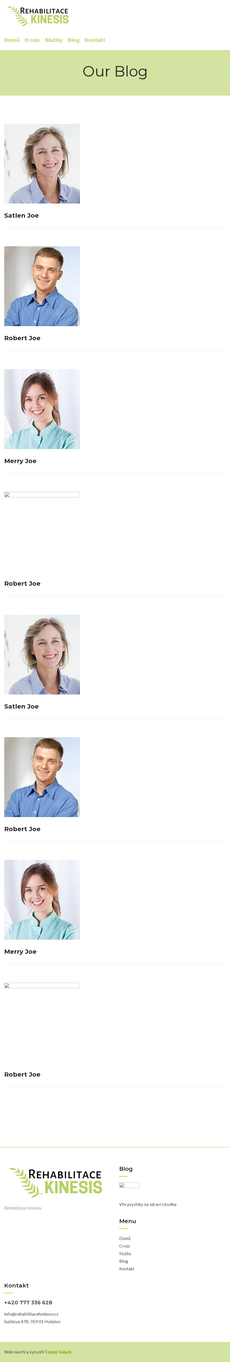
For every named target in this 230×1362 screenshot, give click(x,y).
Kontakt (95, 40)
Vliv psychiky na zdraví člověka (147, 1204)
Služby (54, 40)
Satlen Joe (21, 215)
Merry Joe (20, 461)
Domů (12, 40)
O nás (32, 40)
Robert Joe (22, 338)
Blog (74, 40)
